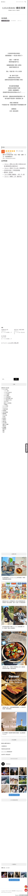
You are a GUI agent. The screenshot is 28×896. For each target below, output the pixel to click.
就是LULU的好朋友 (7, 403)
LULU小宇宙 (5, 389)
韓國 (3, 430)
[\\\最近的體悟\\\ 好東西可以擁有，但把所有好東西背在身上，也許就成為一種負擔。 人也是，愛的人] (14, 789)
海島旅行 (4, 419)
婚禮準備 (4, 413)
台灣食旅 (4, 410)
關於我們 (4, 428)
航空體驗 (4, 427)
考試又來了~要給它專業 (19, 329)
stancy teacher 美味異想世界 (6, 751)
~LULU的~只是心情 (5, 20)
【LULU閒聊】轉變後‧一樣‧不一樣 (14, 174)
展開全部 (3, 387)
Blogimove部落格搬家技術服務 (21, 895)
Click (26, 448)
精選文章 (4, 425)
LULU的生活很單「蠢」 (8, 398)
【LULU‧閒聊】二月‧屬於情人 (13, 176)
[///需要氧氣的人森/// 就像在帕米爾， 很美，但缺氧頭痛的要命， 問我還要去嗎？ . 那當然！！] (23, 789)
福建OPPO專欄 (5, 424)
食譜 (3, 431)
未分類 (4, 416)
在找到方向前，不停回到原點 (12, 170)
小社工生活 (6, 401)
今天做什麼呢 (5, 409)
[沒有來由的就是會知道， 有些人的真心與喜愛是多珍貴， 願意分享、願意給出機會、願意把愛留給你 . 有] (23, 780)
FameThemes (9, 892)
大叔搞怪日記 (4, 746)
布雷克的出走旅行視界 (5, 748)
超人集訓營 (3, 336)
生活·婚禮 (4, 422)
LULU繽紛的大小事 (7, 400)
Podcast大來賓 (5, 406)
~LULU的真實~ (7, 393)
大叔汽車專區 (5, 412)
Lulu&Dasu (13, 20)
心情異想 (5, 404)
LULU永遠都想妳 (7, 397)
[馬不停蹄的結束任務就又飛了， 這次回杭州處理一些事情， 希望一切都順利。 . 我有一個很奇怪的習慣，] (5, 780)
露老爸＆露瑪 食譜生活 (5, 743)
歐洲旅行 (4, 418)
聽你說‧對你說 (8, 172)
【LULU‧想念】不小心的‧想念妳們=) (15, 168)
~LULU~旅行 (6, 390)
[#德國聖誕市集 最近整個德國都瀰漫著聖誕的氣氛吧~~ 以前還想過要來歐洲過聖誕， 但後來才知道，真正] (5, 771)
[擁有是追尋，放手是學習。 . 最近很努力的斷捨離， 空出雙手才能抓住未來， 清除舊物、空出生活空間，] (14, 780)
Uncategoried (5, 407)
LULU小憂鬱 (6, 395)
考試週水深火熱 (4, 329)
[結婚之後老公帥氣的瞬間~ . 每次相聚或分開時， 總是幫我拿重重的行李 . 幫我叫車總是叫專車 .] (23, 771)
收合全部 (7, 387)
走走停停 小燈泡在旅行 (5, 754)
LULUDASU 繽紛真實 (14, 8)
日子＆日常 (5, 415)
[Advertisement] (14, 38)
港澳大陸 (4, 421)
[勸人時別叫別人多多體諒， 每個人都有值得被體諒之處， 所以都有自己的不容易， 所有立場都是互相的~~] (14, 771)
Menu (4, 1)
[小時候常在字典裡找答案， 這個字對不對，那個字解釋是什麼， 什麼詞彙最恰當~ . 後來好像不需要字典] (5, 789)
